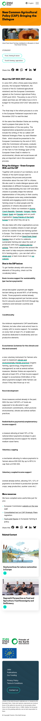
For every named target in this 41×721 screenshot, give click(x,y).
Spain (11, 214)
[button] (37, 3)
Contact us (13, 690)
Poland (5, 214)
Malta (33, 211)
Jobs (9, 670)
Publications (12, 672)
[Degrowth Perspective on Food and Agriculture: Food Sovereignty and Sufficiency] (20, 587)
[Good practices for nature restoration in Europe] (20, 552)
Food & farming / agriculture (14, 60)
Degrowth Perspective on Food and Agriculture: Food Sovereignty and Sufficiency (18, 601)
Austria (32, 209)
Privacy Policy (12, 680)
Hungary (27, 211)
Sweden (20, 214)
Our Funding (12, 675)
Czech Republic (8, 211)
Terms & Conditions (15, 683)
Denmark (19, 211)
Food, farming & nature (12, 55)
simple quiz (6, 256)
